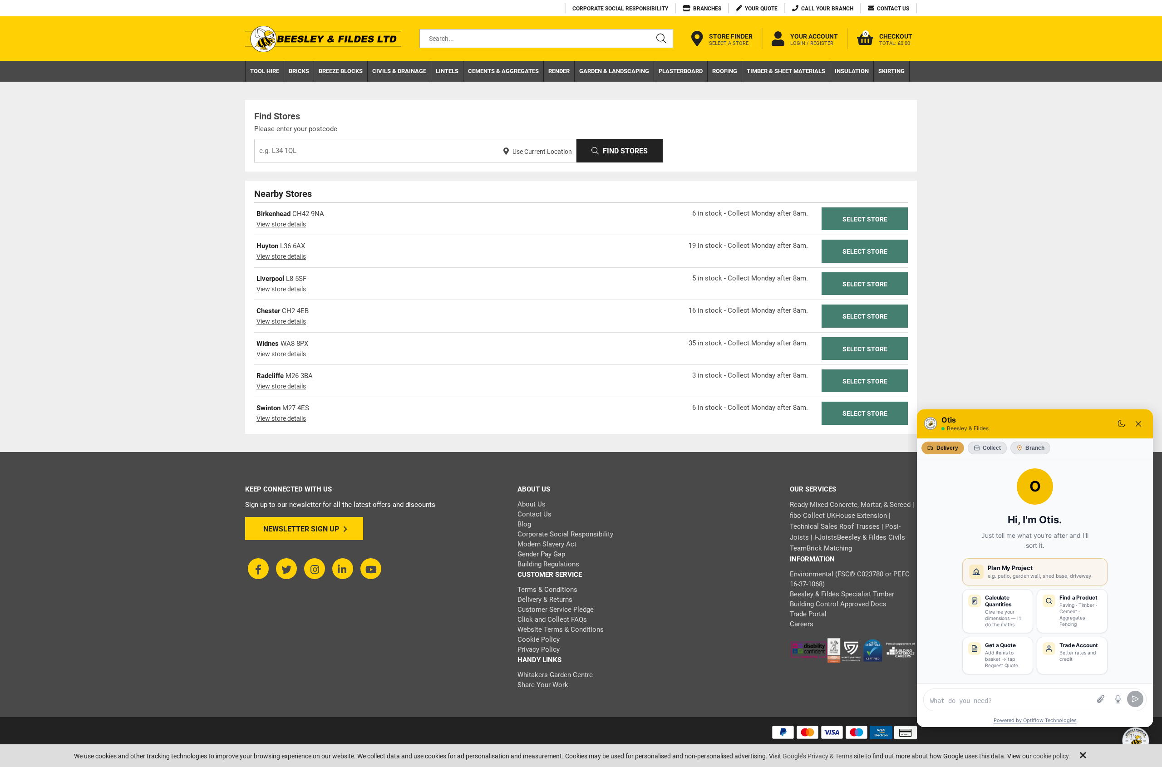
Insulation (852, 71)
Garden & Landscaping (614, 71)
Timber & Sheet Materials (786, 71)
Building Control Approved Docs (838, 604)
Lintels (447, 71)
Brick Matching (829, 548)
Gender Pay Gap (541, 554)
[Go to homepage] (323, 39)
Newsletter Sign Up (301, 529)
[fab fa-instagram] (314, 568)
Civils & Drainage (399, 71)
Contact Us (534, 514)
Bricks (299, 71)
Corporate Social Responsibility (565, 534)
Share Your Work (542, 685)
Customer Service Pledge (555, 609)
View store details (281, 224)
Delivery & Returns (544, 599)
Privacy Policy (538, 649)
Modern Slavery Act (546, 544)
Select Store (864, 219)
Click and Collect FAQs (552, 619)
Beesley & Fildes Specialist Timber (842, 594)
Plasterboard (681, 71)
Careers (801, 624)
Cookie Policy (538, 639)
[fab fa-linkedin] (342, 568)
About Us (531, 504)
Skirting (891, 71)
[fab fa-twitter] (286, 568)
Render (559, 71)
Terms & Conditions (547, 589)
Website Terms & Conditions (560, 629)
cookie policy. (1051, 756)
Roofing (724, 71)
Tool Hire (264, 71)
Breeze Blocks (341, 71)
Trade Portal (808, 614)
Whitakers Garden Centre (555, 675)
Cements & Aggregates (503, 71)
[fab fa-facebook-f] (258, 568)
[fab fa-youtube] (370, 568)
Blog (524, 524)
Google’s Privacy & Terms (817, 756)
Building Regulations (548, 564)
